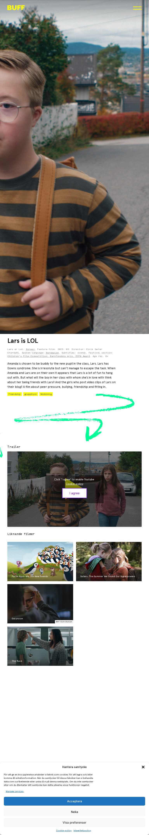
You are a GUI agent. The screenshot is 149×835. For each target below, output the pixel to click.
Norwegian (52, 353)
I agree (74, 493)
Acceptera (74, 801)
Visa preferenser (74, 822)
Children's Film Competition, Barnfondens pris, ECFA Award (48, 356)
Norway (30, 349)
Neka (74, 812)
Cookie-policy (64, 830)
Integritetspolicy (82, 830)
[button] (143, 767)
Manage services (15, 791)
